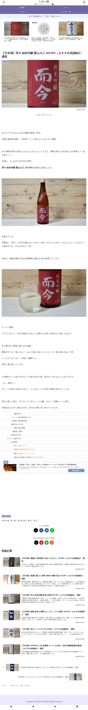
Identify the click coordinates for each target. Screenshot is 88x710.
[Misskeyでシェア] (29, 426)
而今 (31, 520)
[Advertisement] (44, 122)
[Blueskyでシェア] (22, 426)
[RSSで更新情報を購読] (52, 542)
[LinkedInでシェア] (73, 426)
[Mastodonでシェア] (15, 426)
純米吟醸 (6, 520)
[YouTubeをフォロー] (41, 542)
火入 (37, 520)
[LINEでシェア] (52, 530)
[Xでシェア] (36, 530)
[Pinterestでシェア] (65, 426)
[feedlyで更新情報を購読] (46, 542)
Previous (2, 32)
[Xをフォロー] (36, 542)
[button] (81, 442)
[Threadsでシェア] (44, 426)
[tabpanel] (17, 32)
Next (86, 32)
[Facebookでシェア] (41, 530)
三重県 (14, 520)
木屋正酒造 (23, 520)
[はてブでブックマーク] (47, 530)
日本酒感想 (7, 516)
